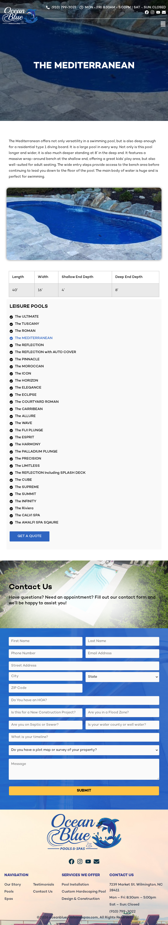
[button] (105, 25)
